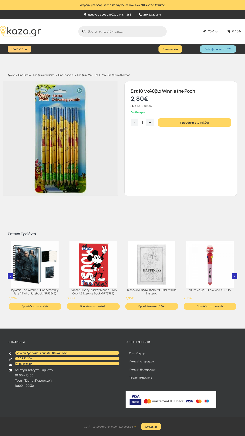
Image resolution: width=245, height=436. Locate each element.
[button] (10, 276)
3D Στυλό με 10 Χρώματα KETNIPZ (210, 290)
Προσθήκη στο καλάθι (194, 122)
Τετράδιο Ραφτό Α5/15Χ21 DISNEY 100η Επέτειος (151, 291)
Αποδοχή (151, 427)
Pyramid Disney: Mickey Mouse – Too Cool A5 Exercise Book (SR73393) (93, 291)
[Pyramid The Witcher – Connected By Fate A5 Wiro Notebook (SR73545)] (35, 264)
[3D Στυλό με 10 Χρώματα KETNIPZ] (210, 264)
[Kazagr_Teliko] (20, 20)
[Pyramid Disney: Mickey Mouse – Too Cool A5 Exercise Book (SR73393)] (93, 264)
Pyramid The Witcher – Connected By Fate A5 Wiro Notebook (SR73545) (35, 291)
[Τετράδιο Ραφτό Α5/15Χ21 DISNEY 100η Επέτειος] (151, 264)
